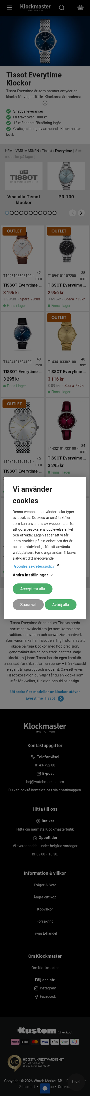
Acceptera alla (32, 588)
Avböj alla (60, 604)
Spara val (28, 604)
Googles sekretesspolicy (35, 566)
